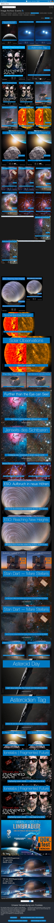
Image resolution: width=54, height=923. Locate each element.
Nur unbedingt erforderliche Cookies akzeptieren (18, 920)
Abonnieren (34, 1)
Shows (20, 14)
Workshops (32, 14)
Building (15, 13)
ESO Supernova (4, 1)
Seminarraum (15, 14)
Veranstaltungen (35, 13)
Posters (9, 14)
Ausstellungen (43, 13)
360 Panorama (9, 13)
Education (27, 13)
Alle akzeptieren (14, 917)
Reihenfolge (47, 18)
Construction (21, 13)
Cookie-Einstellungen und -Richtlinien (38, 920)
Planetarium (3, 14)
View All (2, 13)
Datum (51, 18)
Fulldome (50, 13)
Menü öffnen (5, 4)
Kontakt (29, 1)
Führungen (26, 14)
